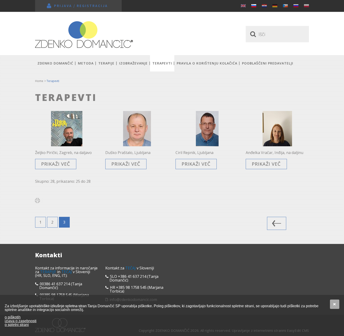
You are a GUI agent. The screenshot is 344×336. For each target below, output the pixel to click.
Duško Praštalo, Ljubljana (127, 152)
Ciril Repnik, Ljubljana (194, 152)
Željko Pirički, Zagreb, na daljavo (63, 152)
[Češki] (285, 5)
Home (39, 81)
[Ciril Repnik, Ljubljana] (207, 128)
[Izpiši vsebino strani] (37, 200)
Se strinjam (334, 304)
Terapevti (162, 63)
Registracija (92, 6)
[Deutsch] (274, 5)
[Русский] (295, 5)
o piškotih (13, 317)
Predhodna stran (276, 223)
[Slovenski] (253, 5)
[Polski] (306, 5)
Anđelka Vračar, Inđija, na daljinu (274, 152)
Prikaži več (55, 164)
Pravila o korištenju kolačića (207, 63)
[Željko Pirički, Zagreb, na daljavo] (66, 128)
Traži (252, 34)
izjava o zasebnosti (21, 321)
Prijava (63, 6)
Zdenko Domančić (84, 34)
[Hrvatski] (264, 5)
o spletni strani (17, 325)
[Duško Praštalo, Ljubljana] (136, 128)
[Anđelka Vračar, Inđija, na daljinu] (277, 128)
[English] (243, 5)
